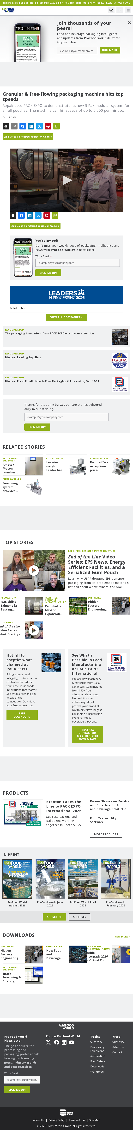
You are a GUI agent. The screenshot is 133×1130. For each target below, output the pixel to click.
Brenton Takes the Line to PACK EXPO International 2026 (63, 806)
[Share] (22, 126)
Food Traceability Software (103, 820)
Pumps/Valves (55, 458)
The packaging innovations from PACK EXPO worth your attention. (50, 333)
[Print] (6, 126)
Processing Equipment (10, 459)
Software (94, 597)
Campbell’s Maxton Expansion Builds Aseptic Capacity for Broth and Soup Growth (55, 610)
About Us (38, 1120)
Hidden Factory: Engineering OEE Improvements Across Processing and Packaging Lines (99, 605)
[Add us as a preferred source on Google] (56, 126)
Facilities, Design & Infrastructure (91, 550)
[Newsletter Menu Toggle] (111, 10)
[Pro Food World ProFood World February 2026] (116, 879)
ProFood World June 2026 (50, 904)
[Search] (119, 10)
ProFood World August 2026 (17, 904)
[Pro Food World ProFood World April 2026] (83, 879)
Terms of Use (77, 1120)
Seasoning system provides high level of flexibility (12, 487)
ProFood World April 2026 (83, 904)
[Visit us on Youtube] (71, 1042)
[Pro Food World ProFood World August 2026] (17, 879)
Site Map (94, 1120)
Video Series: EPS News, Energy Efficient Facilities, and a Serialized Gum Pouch (97, 564)
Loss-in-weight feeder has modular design (54, 466)
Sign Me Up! (110, 50)
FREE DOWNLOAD (22, 715)
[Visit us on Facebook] (56, 1042)
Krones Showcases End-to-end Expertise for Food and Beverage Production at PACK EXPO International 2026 (110, 805)
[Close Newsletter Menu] (129, 23)
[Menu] (128, 10)
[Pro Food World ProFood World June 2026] (50, 879)
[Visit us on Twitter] (48, 1042)
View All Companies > (66, 317)
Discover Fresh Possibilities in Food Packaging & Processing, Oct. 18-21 (52, 381)
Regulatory (9, 597)
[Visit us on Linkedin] (64, 1042)
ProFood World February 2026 (115, 904)
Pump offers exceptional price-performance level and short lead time (99, 466)
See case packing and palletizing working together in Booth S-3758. (64, 821)
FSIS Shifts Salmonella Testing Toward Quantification (12, 605)
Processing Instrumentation (98, 947)
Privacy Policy (56, 1120)
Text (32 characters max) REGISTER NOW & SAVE (87, 734)
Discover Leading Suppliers (23, 357)
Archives (79, 917)
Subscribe (54, 917)
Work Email (43, 256)
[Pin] (48, 126)
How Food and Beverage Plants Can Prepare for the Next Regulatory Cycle (55, 954)
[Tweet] (39, 126)
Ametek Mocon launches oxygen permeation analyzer (11, 468)
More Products (106, 834)
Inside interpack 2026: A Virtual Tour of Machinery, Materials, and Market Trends (97, 957)
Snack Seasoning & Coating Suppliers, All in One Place (12, 977)
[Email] (14, 126)
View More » (123, 936)
